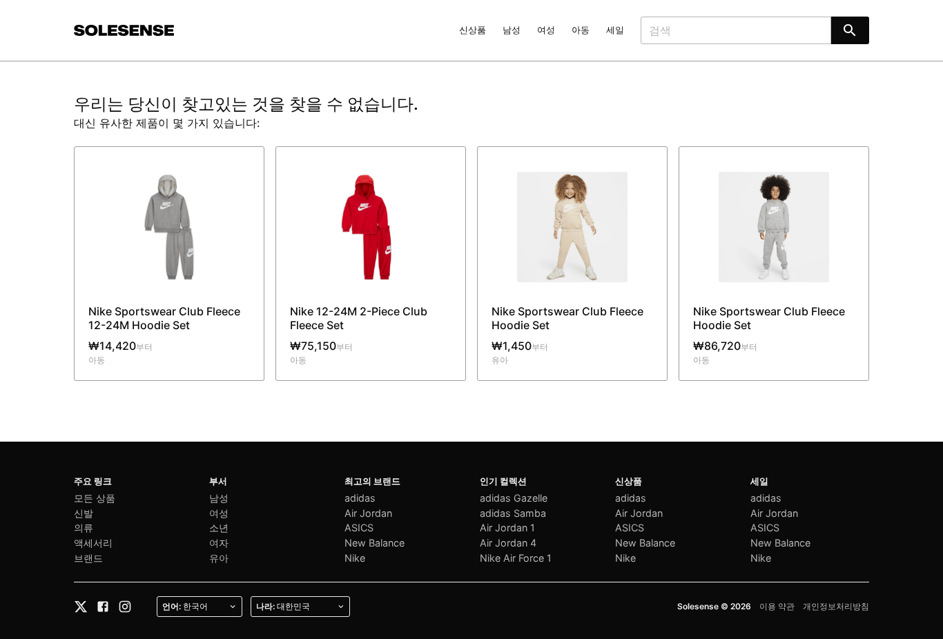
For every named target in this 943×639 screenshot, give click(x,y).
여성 (546, 30)
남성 (512, 30)
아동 (581, 30)
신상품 (472, 30)
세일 (615, 30)
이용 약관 (777, 606)
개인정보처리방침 (836, 606)
